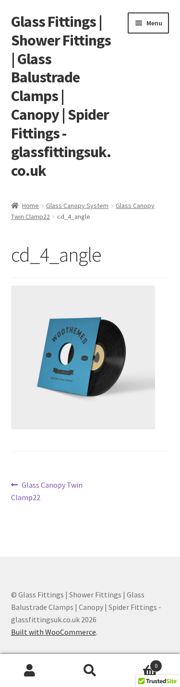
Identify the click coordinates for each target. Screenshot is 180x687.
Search (90, 670)
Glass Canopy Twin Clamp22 (47, 491)
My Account (30, 670)
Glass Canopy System (77, 205)
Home (30, 205)
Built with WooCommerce (53, 632)
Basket (138, 662)
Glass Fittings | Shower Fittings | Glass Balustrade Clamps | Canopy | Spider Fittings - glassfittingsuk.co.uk (61, 96)
